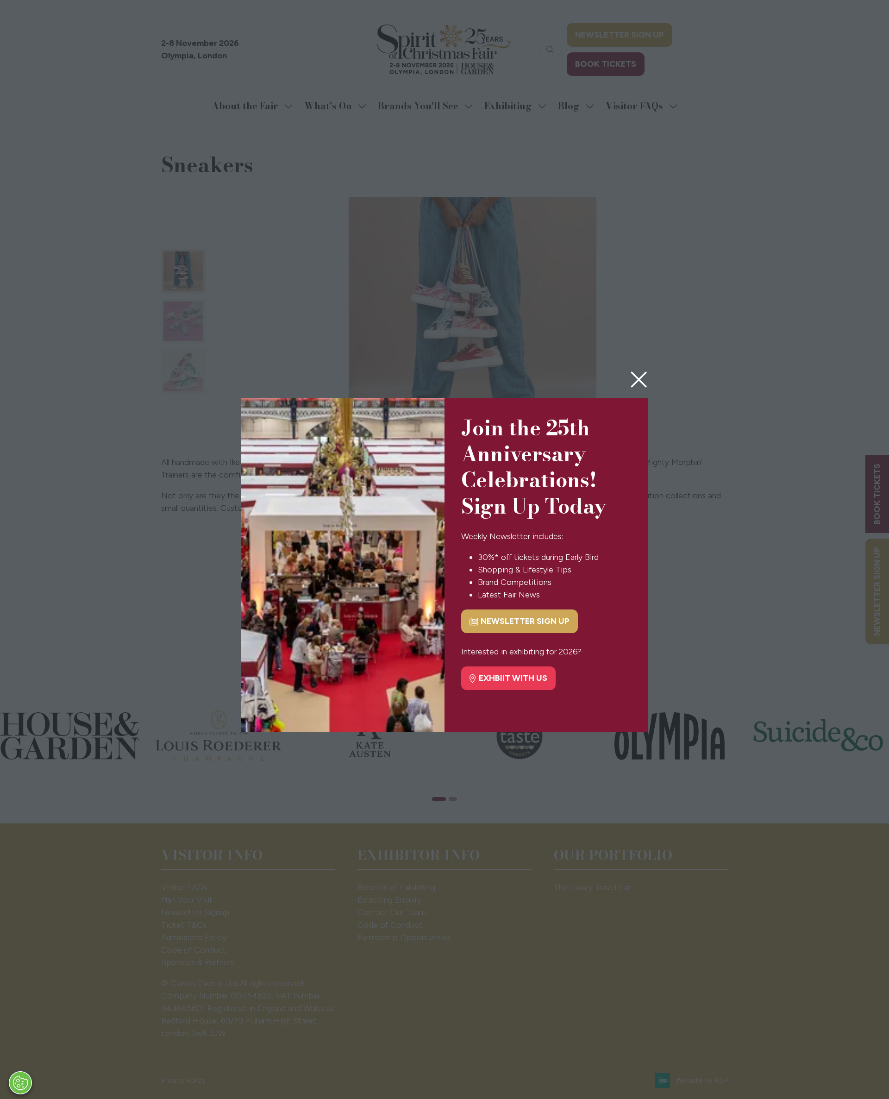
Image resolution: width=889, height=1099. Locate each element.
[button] (638, 380)
